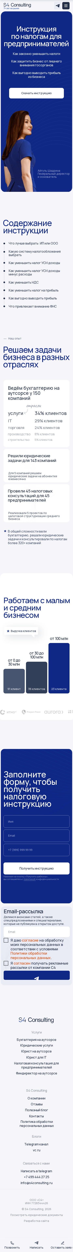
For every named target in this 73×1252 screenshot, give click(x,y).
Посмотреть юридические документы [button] (36, 1215)
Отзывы (37, 1104)
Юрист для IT (36, 1057)
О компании (36, 1098)
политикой (30, 879)
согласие (30, 940)
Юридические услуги (36, 1045)
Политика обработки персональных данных (37, 1123)
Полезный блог (36, 1110)
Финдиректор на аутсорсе (36, 1073)
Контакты (36, 1116)
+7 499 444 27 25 (36, 1177)
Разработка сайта (36, 1221)
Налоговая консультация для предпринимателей (36, 1065)
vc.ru (36, 1150)
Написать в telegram (36, 1171)
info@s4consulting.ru (36, 1183)
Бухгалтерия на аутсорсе (36, 1039)
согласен (22, 963)
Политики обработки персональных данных (31, 955)
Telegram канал (36, 1144)
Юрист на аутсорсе (36, 1051)
